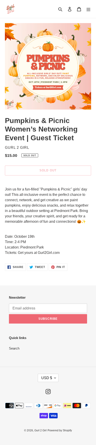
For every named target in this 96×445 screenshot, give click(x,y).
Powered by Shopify (60, 430)
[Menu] (88, 9)
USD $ (46, 378)
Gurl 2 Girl (40, 430)
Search (14, 348)
